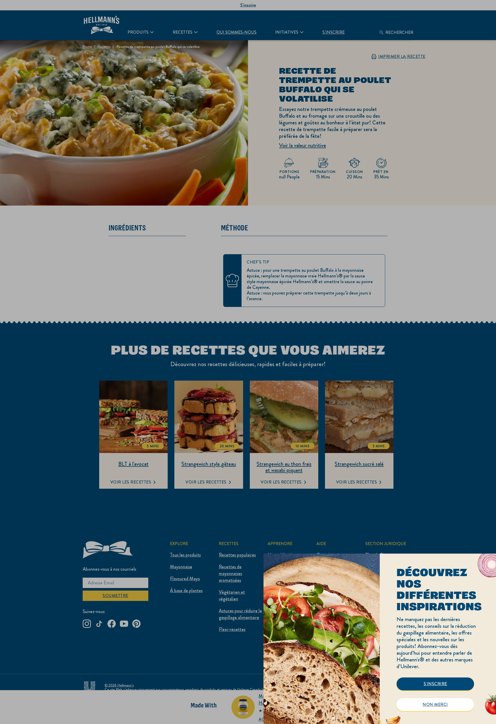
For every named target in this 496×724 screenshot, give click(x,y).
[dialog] (380, 639)
